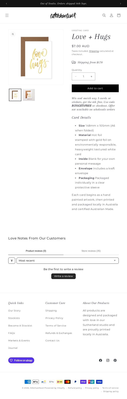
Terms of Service (55, 325)
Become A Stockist (20, 325)
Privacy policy (92, 388)
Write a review (63, 276)
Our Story (14, 310)
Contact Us (52, 340)
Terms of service (110, 388)
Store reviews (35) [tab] (91, 250)
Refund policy (75, 388)
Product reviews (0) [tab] (36, 250)
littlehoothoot (37, 388)
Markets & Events (19, 340)
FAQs (11, 333)
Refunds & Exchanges (58, 333)
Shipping (94, 51)
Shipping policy (111, 391)
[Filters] (11, 261)
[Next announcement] (120, 3)
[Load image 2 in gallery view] (29, 95)
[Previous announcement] (6, 3)
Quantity (77, 70)
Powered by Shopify (54, 388)
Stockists (14, 318)
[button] (7, 15)
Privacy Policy (54, 318)
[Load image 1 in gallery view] (15, 95)
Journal (13, 347)
